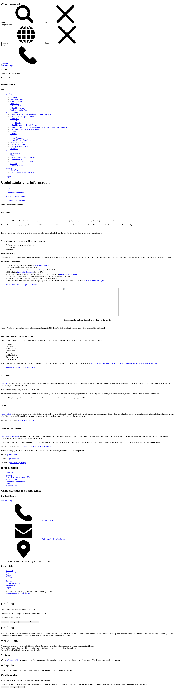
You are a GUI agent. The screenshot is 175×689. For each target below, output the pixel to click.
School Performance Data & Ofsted (23, 125)
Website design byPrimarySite (18, 594)
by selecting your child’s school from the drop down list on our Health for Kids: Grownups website (123, 363)
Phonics (18, 123)
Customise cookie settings (29, 622)
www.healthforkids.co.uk (43, 266)
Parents (8, 151)
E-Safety (13, 134)
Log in (8, 176)
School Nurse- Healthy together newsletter (22, 285)
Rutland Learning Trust (19, 110)
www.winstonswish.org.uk (95, 281)
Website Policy (11, 585)
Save (22, 687)
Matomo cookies (13, 660)
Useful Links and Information (21, 162)
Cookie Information (13, 583)
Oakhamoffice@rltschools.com (53, 539)
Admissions (14, 119)
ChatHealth (4, 383)
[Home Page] (7, 65)
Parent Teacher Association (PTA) (23, 157)
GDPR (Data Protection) (19, 142)
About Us (9, 95)
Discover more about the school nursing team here (18, 367)
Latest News (15, 153)
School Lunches (16, 159)
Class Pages (14, 170)
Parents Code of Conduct (15, 196)
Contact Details (16, 102)
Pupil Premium (16, 136)
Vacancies (14, 149)
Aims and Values (16, 99)
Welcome (14, 97)
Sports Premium (16, 138)
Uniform (13, 155)
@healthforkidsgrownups (17, 463)
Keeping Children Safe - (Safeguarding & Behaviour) (30, 114)
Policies (13, 132)
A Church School (17, 106)
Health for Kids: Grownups (10, 436)
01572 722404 (47, 521)
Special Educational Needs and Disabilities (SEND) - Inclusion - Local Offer (39, 127)
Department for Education (15, 201)
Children (9, 168)
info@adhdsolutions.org (25, 272)
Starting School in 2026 (19, 147)
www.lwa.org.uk (40, 270)
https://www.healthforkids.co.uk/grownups (38, 446)
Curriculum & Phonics (18, 121)
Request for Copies (17, 144)
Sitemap (9, 581)
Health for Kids (6, 414)
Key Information (12, 112)
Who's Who (14, 104)
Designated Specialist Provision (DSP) (24, 129)
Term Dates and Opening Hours (22, 117)
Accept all (14, 622)
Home (8, 93)
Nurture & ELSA (17, 166)
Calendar (13, 164)
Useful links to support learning (22, 172)
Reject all (5, 622)
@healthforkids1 (12, 455)
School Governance (17, 108)
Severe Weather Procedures (20, 140)
